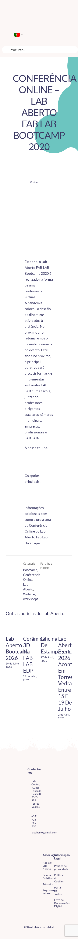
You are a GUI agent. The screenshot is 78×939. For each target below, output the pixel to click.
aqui (37, 543)
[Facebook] (44, 576)
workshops (30, 599)
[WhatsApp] (44, 581)
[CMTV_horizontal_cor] (68, 855)
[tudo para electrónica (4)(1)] (68, 863)
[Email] (51, 581)
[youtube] (28, 847)
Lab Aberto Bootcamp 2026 (17, 648)
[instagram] (35, 841)
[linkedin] (35, 847)
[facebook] (28, 841)
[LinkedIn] (51, 576)
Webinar (29, 594)
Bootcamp (30, 570)
